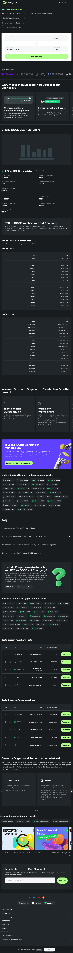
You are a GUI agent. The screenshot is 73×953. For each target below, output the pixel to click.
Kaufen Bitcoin (7, 821)
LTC (40, 662)
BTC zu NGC (62, 620)
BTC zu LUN (41, 624)
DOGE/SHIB (53, 722)
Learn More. (39, 949)
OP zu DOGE (8, 480)
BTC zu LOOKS (22, 628)
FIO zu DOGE (52, 484)
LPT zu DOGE (40, 505)
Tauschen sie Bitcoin (41, 821)
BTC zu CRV (35, 616)
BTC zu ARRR (24, 612)
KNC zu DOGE (38, 488)
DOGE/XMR (53, 745)
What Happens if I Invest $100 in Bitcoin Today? (51, 853)
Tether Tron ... (21, 669)
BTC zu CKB (49, 603)
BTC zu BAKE (8, 608)
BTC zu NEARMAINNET (11, 624)
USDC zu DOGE (37, 501)
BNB (18, 737)
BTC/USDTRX (52, 670)
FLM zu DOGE (37, 484)
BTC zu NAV (22, 616)
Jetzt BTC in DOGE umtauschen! (18, 463)
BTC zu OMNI (48, 620)
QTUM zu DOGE (53, 480)
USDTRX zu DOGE (44, 497)
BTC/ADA (54, 685)
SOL (40, 730)
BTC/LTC (54, 662)
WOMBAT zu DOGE (25, 497)
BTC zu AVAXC (37, 628)
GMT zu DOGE (8, 509)
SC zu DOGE (26, 505)
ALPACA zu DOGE (54, 501)
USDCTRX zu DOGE (10, 505)
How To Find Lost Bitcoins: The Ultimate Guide (17, 853)
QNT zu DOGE (23, 488)
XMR (40, 745)
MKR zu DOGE (8, 488)
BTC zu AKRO (35, 603)
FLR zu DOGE (41, 492)
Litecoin (19, 662)
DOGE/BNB (53, 737)
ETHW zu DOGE (9, 492)
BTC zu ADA (36, 608)
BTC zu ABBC (63, 603)
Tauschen (66, 654)
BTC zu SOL (28, 624)
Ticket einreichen (24, 587)
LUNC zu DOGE (9, 497)
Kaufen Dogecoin (23, 821)
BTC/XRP (54, 677)
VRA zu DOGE (22, 480)
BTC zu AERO (39, 612)
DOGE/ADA (53, 714)
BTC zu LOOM (49, 616)
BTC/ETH (54, 654)
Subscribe (62, 880)
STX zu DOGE (52, 488)
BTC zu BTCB (50, 608)
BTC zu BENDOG (9, 612)
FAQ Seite (10, 587)
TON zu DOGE (22, 501)
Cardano (19, 685)
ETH (40, 654)
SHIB (40, 722)
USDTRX (39, 670)
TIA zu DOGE (8, 501)
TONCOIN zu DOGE (25, 509)
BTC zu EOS (54, 624)
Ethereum (20, 654)
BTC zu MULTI (8, 603)
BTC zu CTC (53, 612)
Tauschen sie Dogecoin (61, 821)
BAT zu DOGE (55, 492)
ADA (40, 685)
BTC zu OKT (21, 620)
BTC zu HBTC (8, 616)
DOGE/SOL (53, 730)
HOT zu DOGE (8, 484)
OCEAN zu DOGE (25, 492)
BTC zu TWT (8, 620)
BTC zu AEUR (22, 608)
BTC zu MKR (8, 628)
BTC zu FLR (63, 616)
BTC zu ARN (34, 620)
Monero (19, 745)
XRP (18, 677)
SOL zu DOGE (54, 505)
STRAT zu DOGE (37, 480)
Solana (19, 729)
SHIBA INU (20, 722)
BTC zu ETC (22, 603)
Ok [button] (49, 949)
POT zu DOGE (23, 484)
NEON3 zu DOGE (60, 497)
